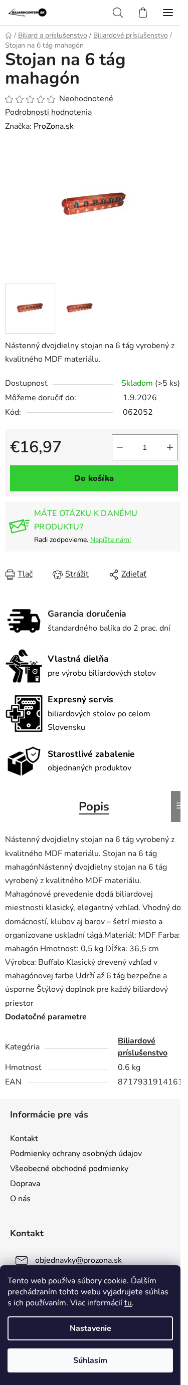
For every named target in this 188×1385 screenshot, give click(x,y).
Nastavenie (90, 1328)
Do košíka (94, 478)
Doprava (25, 1183)
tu (128, 1302)
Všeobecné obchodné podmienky (69, 1168)
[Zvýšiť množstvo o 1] (169, 447)
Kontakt (24, 1138)
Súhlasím (90, 1360)
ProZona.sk (54, 126)
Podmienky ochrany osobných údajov (76, 1153)
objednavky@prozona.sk (78, 1260)
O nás (20, 1198)
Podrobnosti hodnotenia (48, 112)
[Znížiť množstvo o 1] (119, 447)
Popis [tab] (94, 806)
